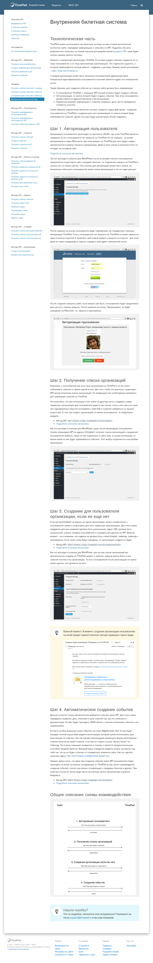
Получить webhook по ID (21, 71)
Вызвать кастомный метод (22, 254)
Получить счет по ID (19, 186)
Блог (81, 951)
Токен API (15, 38)
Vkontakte (131, 945)
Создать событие (18, 140)
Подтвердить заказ (19, 210)
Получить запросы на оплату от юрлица (24, 171)
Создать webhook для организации (26, 67)
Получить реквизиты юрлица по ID (25, 167)
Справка (107, 948)
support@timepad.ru (81, 917)
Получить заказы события (22, 199)
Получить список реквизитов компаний (23, 162)
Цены (58, 948)
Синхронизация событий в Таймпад (26, 95)
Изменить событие (19, 148)
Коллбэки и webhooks (20, 34)
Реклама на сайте (64, 951)
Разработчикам (110, 951)
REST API (73, 5)
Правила (107, 945)
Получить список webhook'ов (23, 64)
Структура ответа (18, 31)
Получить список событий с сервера (26, 88)
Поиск (134, 5)
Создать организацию (20, 251)
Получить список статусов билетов (26, 238)
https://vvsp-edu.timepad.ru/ (65, 70)
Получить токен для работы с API (25, 124)
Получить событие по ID (21, 144)
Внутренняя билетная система (24, 99)
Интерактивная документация (24, 51)
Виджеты (56, 5)
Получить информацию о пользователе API (22, 113)
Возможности (62, 945)
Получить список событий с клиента (26, 91)
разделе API (120, 51)
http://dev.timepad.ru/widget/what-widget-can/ (88, 755)
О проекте (84, 945)
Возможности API (18, 23)
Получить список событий (22, 137)
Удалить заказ (17, 217)
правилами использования (19, 949)
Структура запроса (19, 27)
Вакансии (83, 948)
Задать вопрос (110, 954)
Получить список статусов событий (26, 234)
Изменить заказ (18, 206)
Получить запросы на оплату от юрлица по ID (24, 177)
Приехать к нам (87, 954)
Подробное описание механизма (66, 153)
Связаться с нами (64, 954)
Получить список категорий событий (26, 230)
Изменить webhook (19, 75)
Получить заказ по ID (20, 203)
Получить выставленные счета (24, 182)
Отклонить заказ (18, 214)
